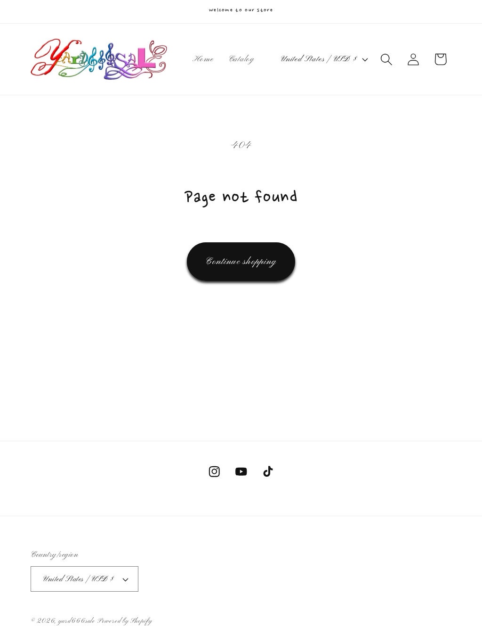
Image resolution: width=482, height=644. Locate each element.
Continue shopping (240, 261)
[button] (386, 59)
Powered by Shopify (124, 621)
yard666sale (76, 621)
